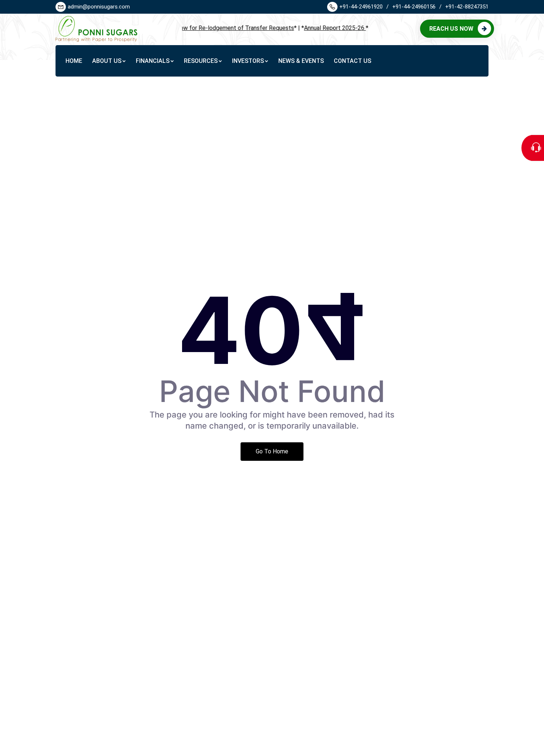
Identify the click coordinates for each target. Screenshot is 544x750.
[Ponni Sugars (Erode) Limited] (95, 28)
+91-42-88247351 (466, 6)
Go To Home (272, 451)
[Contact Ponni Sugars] (537, 148)
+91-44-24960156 (416, 6)
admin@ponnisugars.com (99, 6)
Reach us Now (451, 28)
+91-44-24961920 (364, 6)
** (211, 27)
